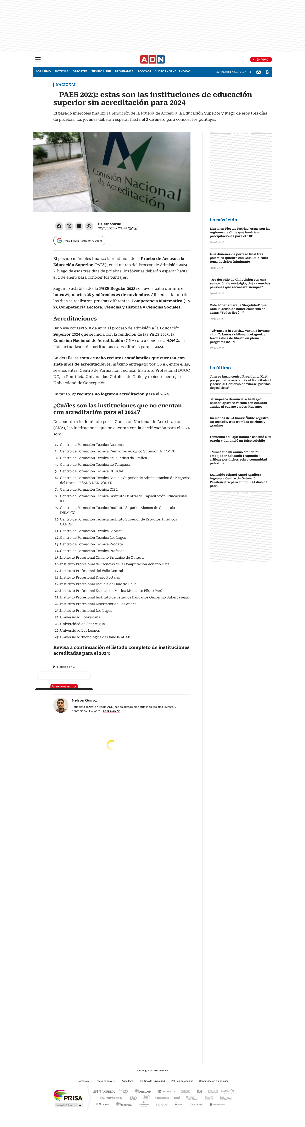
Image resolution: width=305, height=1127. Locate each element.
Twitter (69, 226)
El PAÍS (103, 1091)
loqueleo (196, 1103)
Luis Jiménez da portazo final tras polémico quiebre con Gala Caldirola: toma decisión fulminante (239, 257)
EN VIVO (262, 59)
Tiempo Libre (101, 71)
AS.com (198, 1091)
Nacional (66, 85)
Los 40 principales (122, 1091)
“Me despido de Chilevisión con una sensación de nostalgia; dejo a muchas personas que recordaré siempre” (240, 283)
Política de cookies (182, 1081)
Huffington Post (109, 1097)
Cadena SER (184, 1091)
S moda (178, 1103)
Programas (124, 71)
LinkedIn (79, 226)
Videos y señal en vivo (172, 71)
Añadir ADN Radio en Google (82, 240)
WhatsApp (89, 226)
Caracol (227, 1091)
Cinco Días (161, 1097)
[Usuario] (267, 72)
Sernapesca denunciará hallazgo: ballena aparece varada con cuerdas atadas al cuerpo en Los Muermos (238, 402)
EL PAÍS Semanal (190, 1097)
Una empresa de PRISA (68, 1095)
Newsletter (258, 72)
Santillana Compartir (164, 1091)
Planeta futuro (208, 1097)
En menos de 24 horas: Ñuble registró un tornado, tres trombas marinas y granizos (239, 421)
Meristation (216, 1103)
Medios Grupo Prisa (68, 1105)
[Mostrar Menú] (38, 59)
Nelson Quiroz (109, 224)
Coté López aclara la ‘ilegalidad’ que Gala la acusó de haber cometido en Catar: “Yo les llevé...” (238, 308)
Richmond (102, 1103)
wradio (144, 1097)
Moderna (123, 1103)
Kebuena (225, 1097)
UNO (132, 1097)
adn (212, 1091)
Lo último (43, 71)
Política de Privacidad (152, 1081)
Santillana (141, 1091)
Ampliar (182, 140)
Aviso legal (128, 1081)
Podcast (144, 71)
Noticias (61, 71)
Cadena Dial (176, 1097)
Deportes (80, 71)
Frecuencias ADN (105, 1081)
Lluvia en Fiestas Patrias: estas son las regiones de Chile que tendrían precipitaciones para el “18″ (240, 232)
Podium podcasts (142, 1103)
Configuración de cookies (213, 1081)
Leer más (109, 711)
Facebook (59, 226)
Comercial (83, 1081)
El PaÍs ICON (160, 1103)
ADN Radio (152, 59)
